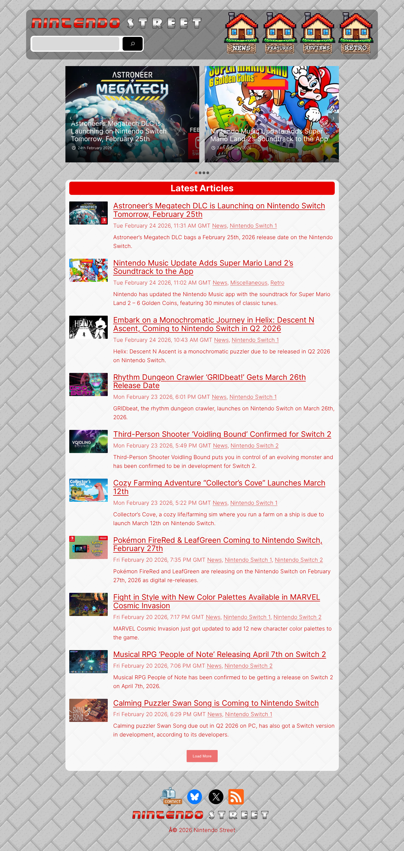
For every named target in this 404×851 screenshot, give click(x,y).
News (219, 225)
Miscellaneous (248, 282)
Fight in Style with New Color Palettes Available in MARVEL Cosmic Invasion (216, 601)
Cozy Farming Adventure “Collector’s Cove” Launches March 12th (219, 487)
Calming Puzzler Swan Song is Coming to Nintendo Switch (216, 703)
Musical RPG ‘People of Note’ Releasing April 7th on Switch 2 (219, 654)
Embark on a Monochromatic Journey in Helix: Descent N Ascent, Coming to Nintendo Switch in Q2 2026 (213, 324)
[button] (196, 172)
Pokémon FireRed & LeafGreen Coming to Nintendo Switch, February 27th (217, 544)
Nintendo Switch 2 (255, 445)
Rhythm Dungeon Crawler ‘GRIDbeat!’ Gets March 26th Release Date (209, 381)
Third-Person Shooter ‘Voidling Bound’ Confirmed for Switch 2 (222, 434)
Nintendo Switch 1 (253, 225)
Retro (277, 282)
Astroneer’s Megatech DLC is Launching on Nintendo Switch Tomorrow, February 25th (119, 131)
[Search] (133, 44)
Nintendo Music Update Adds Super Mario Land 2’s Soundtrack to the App (269, 135)
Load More (202, 756)
